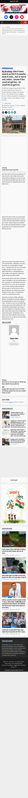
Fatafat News (6, 555)
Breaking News (5, 68)
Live (25, 22)
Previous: (14, 382)
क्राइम (12, 571)
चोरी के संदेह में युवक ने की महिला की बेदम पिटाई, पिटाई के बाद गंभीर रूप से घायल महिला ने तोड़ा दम (14, 576)
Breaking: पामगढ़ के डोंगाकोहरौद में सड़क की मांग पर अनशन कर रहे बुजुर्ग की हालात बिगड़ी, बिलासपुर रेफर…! (6, 441)
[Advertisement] (14, 52)
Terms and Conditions (7, 665)
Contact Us (14, 667)
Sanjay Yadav (7, 103)
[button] (2, 22)
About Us (5, 661)
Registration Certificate (20, 665)
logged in (11, 402)
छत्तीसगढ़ (11, 68)
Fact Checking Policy (17, 663)
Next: (14, 390)
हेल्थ (15, 626)
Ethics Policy (8, 663)
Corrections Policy (19, 661)
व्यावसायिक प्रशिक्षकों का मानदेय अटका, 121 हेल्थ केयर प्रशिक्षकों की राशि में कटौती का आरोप (6, 415)
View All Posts (14, 344)
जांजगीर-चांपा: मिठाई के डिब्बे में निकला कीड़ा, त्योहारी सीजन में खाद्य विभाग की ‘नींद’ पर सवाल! (13, 631)
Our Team (11, 661)
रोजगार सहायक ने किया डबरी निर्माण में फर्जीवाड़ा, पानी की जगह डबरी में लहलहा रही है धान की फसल (14, 551)
